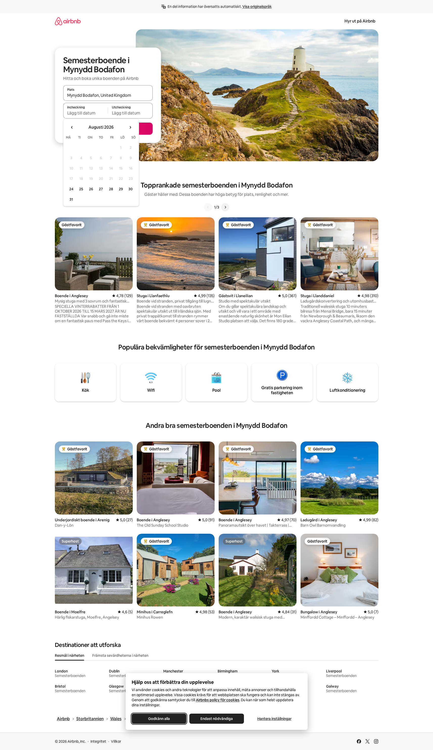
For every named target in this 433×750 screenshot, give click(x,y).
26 (91, 189)
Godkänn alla (159, 718)
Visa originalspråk (257, 6)
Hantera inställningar (274, 718)
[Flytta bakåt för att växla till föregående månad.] (72, 127)
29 (121, 189)
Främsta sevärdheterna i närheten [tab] (120, 655)
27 (101, 189)
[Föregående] (208, 207)
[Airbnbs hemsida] (68, 21)
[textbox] (85, 113)
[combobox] (108, 95)
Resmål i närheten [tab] (69, 655)
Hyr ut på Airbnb (360, 21)
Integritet (98, 741)
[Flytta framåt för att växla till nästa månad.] (130, 127)
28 (111, 189)
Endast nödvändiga (216, 718)
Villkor (116, 741)
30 (130, 189)
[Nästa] (225, 207)
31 (71, 199)
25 (81, 189)
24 (71, 189)
